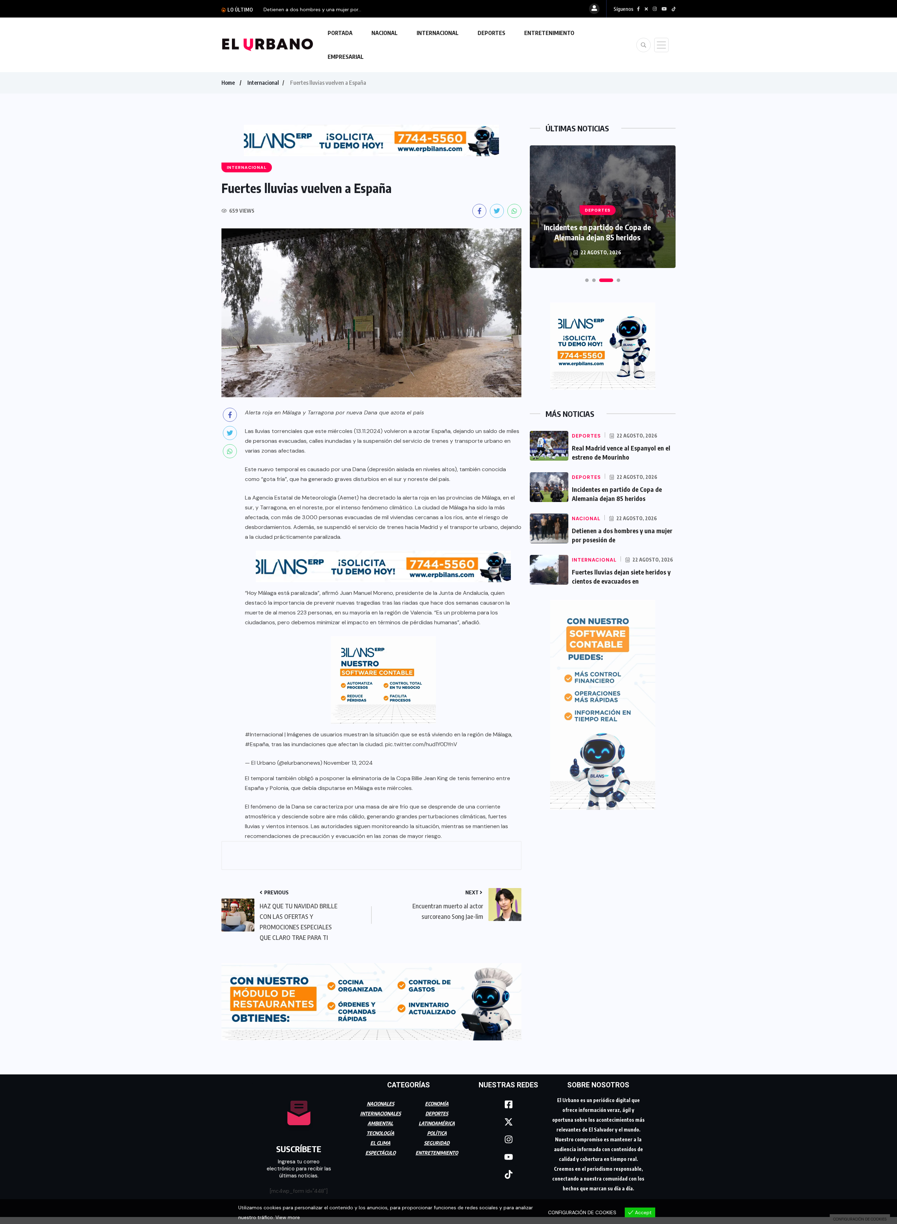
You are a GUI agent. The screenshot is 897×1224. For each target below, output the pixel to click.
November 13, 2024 (348, 762)
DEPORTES (491, 32)
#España (257, 744)
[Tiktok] (508, 1171)
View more (287, 1217)
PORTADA (340, 32)
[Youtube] (508, 1153)
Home (228, 82)
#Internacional (264, 734)
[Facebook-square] (508, 1101)
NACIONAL (384, 32)
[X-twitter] (508, 1118)
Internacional (263, 82)
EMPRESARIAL (346, 56)
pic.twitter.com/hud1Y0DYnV (421, 744)
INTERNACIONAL (438, 32)
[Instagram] (508, 1136)
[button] (587, 280)
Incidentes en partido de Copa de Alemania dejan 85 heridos (597, 232)
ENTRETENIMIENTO (549, 32)
